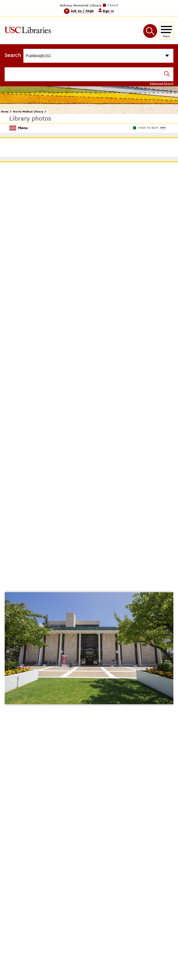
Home (4, 111)
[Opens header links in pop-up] (162, 127)
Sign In (108, 11)
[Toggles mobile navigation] (166, 31)
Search (13, 55)
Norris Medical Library (28, 111)
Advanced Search (161, 83)
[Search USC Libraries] (167, 74)
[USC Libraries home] (28, 31)
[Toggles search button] (150, 31)
